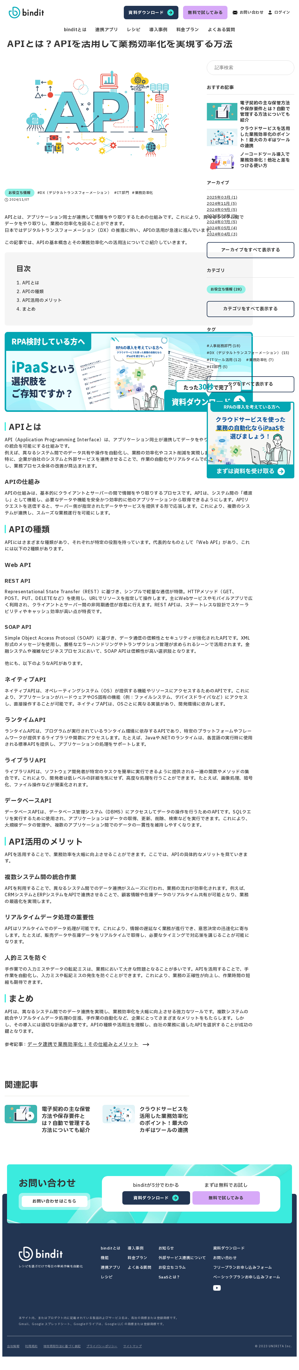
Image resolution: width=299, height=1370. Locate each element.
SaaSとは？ (169, 1277)
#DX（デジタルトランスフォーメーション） (74, 193)
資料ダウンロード (229, 1248)
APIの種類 (33, 291)
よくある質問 (221, 30)
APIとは (30, 283)
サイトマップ (132, 1346)
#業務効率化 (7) (260, 360)
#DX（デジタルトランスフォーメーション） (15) (248, 353)
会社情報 (13, 1346)
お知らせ (166, 1248)
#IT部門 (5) (217, 367)
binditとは (75, 30)
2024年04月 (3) (222, 234)
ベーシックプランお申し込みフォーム (246, 1277)
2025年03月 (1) (222, 198)
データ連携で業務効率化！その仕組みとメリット (82, 1044)
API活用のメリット (42, 300)
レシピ (133, 30)
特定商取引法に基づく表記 (62, 1346)
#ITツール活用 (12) (224, 360)
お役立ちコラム (172, 1268)
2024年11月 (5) (222, 204)
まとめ (29, 309)
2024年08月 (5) (222, 216)
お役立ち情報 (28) (226, 289)
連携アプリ (106, 30)
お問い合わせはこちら (54, 1201)
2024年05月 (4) (222, 228)
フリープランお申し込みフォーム (242, 1268)
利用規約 (31, 1346)
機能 (105, 1258)
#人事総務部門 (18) (223, 346)
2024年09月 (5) (222, 210)
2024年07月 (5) (222, 222)
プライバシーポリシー (101, 1346)
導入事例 (158, 30)
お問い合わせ (225, 1258)
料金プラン (187, 30)
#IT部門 (121, 193)
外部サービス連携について (182, 1258)
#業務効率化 (142, 193)
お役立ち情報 (19, 192)
